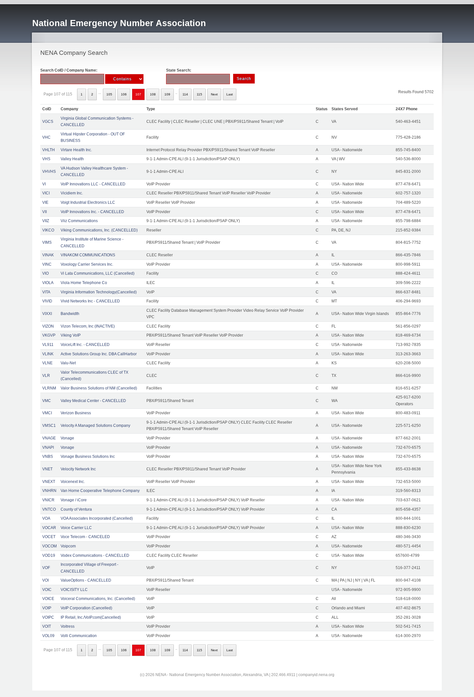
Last (229, 94)
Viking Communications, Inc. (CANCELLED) (99, 230)
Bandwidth (70, 313)
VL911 (48, 344)
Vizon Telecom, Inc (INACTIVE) (88, 326)
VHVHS (49, 171)
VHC (46, 137)
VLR (46, 375)
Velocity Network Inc (78, 469)
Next (214, 94)
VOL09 (48, 635)
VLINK (48, 354)
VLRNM (49, 388)
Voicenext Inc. (73, 481)
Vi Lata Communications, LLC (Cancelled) (97, 273)
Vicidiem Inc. (72, 193)
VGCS (47, 121)
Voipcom (68, 546)
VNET (47, 469)
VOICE (48, 598)
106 (124, 94)
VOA (46, 518)
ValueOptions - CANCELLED (86, 580)
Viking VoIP (71, 335)
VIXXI (47, 313)
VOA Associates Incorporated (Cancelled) (97, 518)
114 (185, 94)
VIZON (48, 326)
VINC (47, 264)
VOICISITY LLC (74, 589)
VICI (46, 193)
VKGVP (48, 335)
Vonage (67, 438)
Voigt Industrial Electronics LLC (88, 202)
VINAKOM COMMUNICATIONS (88, 255)
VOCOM (49, 546)
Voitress (67, 626)
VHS (46, 159)
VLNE (47, 363)
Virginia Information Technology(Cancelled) (99, 292)
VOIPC (48, 617)
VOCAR (49, 527)
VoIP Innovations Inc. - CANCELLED (92, 212)
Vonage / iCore (74, 500)
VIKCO (48, 230)
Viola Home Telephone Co (84, 282)
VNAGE (49, 438)
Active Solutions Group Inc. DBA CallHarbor (99, 354)
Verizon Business (76, 413)
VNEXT (48, 481)
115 (199, 94)
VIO (45, 273)
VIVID (47, 301)
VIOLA (48, 282)
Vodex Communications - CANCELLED (95, 555)
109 (167, 94)
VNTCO (49, 509)
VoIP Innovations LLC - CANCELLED (93, 184)
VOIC (47, 589)
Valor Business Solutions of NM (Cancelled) (99, 388)
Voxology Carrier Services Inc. (87, 264)
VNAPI (48, 447)
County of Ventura (76, 509)
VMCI (47, 413)
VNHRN (49, 490)
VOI (45, 580)
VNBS (47, 456)
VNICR (48, 500)
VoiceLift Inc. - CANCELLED (85, 344)
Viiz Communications (79, 221)
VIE (45, 202)
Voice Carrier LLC (76, 527)
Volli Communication (79, 635)
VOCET (48, 537)
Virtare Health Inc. (76, 150)
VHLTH (48, 150)
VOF (46, 567)
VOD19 (48, 555)
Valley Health (72, 159)
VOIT (46, 626)
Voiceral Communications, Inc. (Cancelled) (98, 598)
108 (153, 94)
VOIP (46, 608)
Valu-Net (68, 363)
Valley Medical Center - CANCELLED (93, 400)
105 (109, 94)
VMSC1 (49, 425)
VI (44, 184)
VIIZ (45, 221)
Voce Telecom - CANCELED (85, 537)
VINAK (48, 255)
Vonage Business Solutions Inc (88, 456)
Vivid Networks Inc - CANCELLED (90, 301)
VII (44, 212)
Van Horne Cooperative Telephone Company (100, 490)
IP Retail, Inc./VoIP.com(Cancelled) (91, 617)
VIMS (47, 242)
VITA (46, 292)
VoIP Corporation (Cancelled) (86, 608)
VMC (46, 400)
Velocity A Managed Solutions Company (95, 425)
